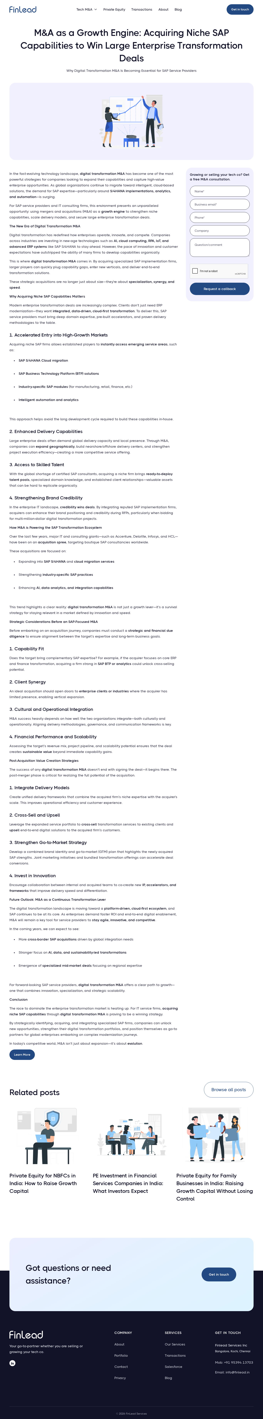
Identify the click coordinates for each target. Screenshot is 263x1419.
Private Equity (114, 9)
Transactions (141, 9)
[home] (22, 9)
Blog (178, 9)
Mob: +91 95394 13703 (234, 1362)
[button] (86, 9)
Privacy (120, 1378)
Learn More (22, 1054)
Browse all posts (228, 1089)
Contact (121, 1367)
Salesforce (173, 1367)
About (163, 9)
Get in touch (240, 9)
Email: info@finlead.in (232, 1372)
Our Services (175, 1344)
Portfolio (121, 1355)
